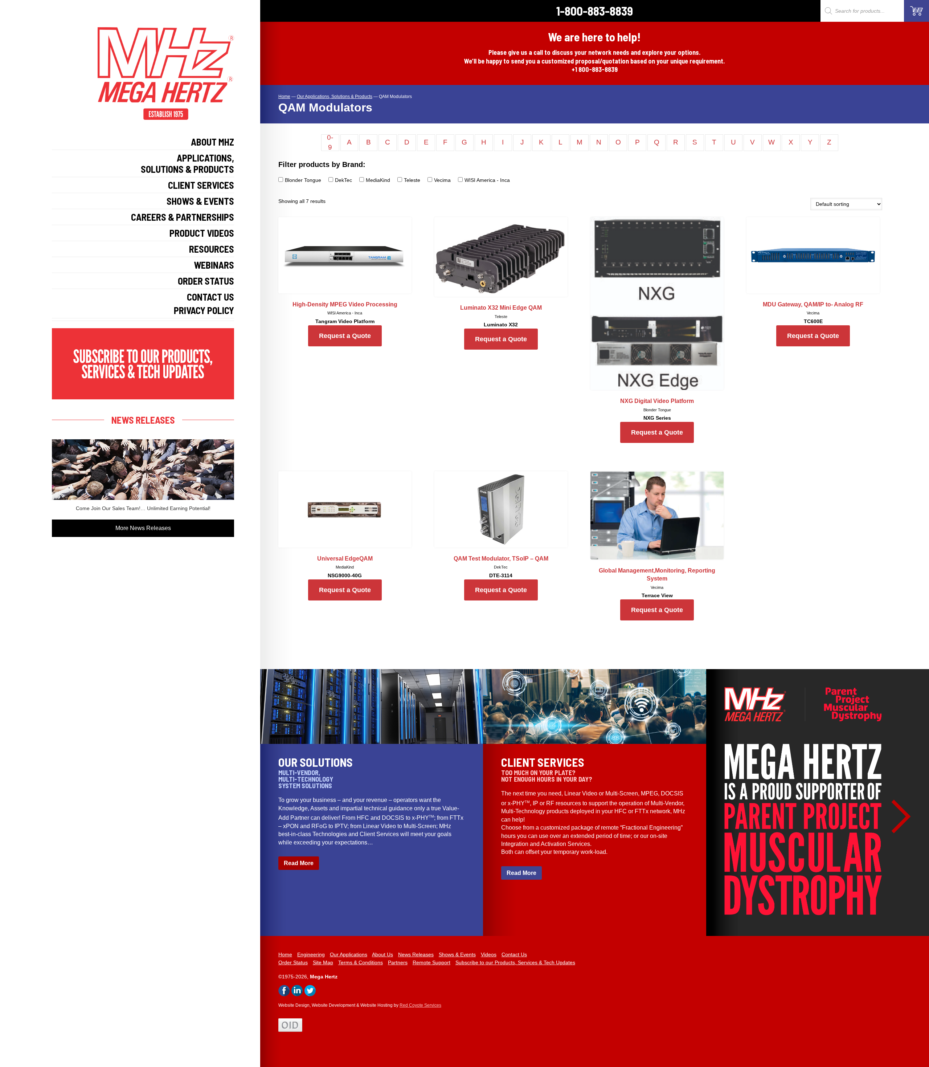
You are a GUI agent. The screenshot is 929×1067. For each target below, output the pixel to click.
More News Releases (143, 528)
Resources (211, 248)
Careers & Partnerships (182, 217)
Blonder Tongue (303, 180)
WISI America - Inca (487, 180)
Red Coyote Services (420, 1005)
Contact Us (210, 296)
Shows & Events (200, 201)
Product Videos (201, 233)
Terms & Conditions (360, 962)
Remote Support (431, 962)
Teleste (412, 180)
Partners (398, 962)
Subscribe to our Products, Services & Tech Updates (515, 962)
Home (285, 954)
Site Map (323, 962)
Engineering (311, 954)
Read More (299, 863)
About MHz (212, 141)
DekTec (343, 180)
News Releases (416, 954)
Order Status (206, 280)
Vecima (442, 180)
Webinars (214, 264)
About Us (382, 954)
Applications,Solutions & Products (187, 163)
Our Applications (348, 954)
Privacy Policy (204, 310)
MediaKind (378, 180)
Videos (488, 954)
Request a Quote (345, 335)
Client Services (201, 185)
